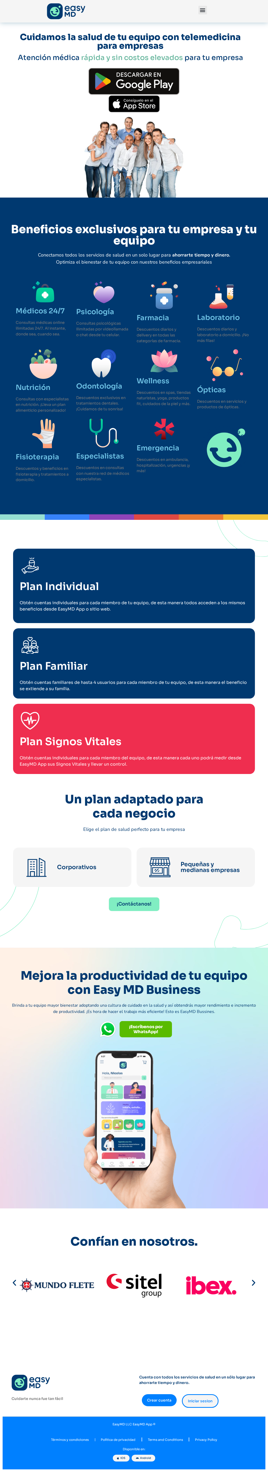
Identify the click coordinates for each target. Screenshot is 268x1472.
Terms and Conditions (165, 1439)
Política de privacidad (118, 1439)
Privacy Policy (206, 1439)
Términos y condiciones (70, 1439)
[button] (202, 10)
